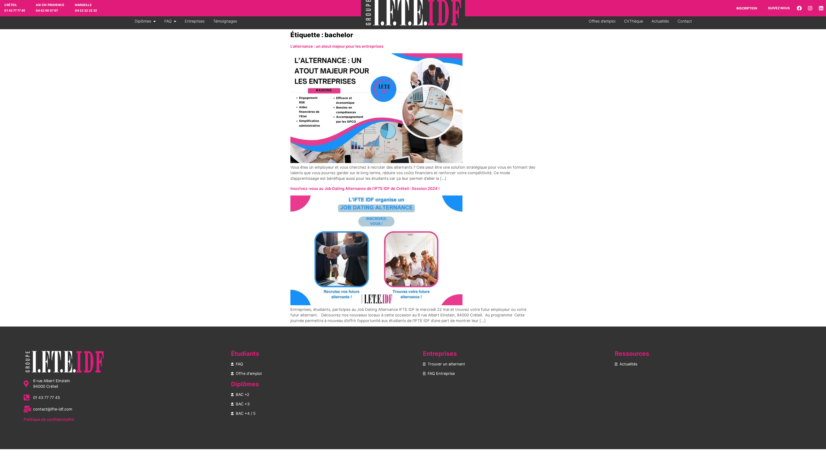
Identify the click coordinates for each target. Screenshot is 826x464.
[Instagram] (810, 8)
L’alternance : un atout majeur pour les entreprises (337, 46)
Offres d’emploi (602, 21)
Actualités (660, 21)
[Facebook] (799, 8)
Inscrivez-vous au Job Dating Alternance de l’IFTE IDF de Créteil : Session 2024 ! (365, 188)
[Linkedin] (821, 8)
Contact (685, 21)
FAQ (168, 21)
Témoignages (225, 21)
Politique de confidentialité (49, 419)
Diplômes (143, 21)
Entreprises (195, 21)
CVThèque (633, 21)
